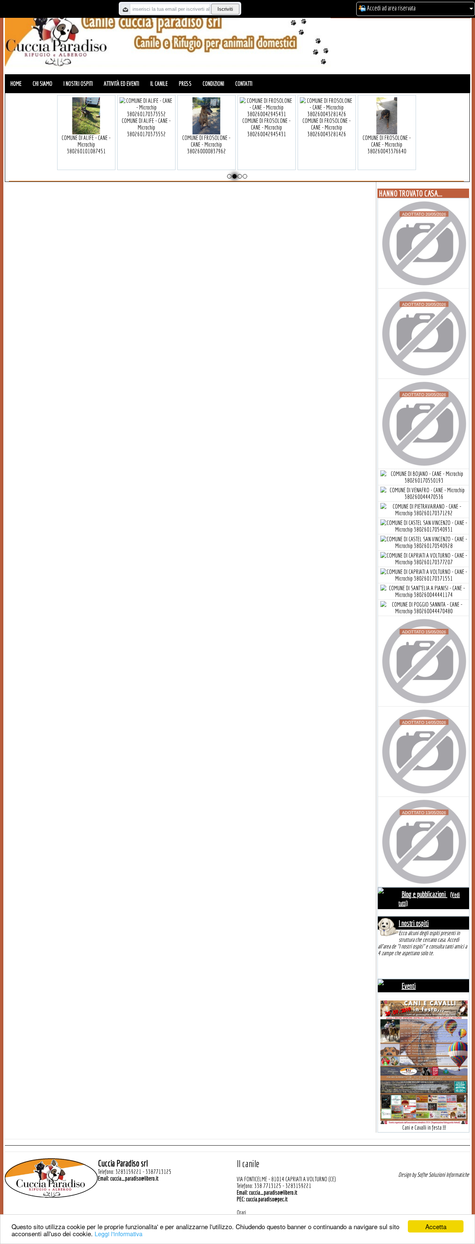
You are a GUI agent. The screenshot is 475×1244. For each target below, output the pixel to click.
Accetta (435, 1226)
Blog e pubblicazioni (424, 894)
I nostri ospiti (78, 83)
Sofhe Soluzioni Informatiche (443, 1174)
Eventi (409, 986)
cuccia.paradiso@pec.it (267, 1199)
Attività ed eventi (121, 83)
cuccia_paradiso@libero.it (134, 1178)
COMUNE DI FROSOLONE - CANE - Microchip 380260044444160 (146, 127)
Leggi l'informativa (118, 1234)
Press (185, 83)
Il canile (159, 83)
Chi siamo (42, 83)
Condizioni (213, 83)
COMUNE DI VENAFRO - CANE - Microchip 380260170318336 (386, 127)
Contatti (243, 83)
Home (16, 83)
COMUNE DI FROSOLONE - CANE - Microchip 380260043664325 (86, 127)
